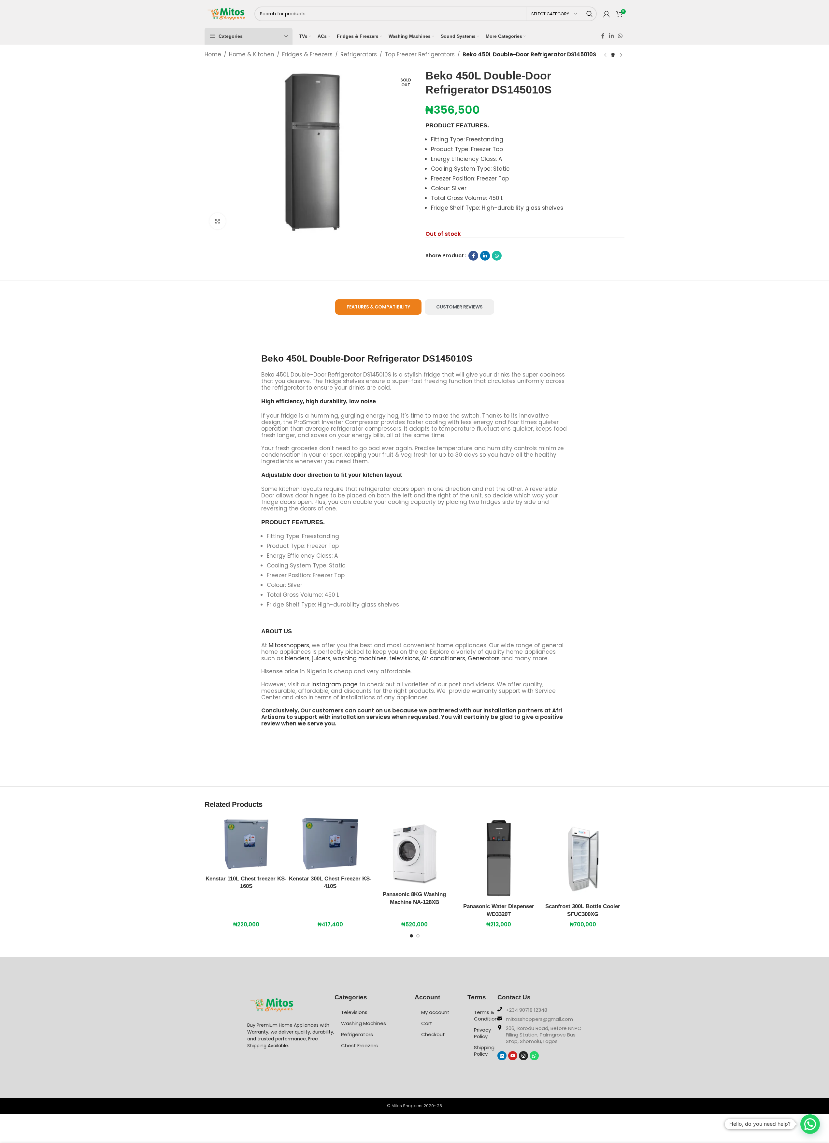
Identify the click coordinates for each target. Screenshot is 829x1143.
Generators (484, 658)
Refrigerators (358, 54)
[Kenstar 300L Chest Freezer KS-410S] (330, 844)
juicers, (321, 658)
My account (435, 1012)
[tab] (378, 307)
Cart (426, 1023)
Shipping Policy (484, 1050)
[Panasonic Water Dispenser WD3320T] (498, 858)
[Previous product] (605, 55)
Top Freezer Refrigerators (420, 54)
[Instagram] (523, 1055)
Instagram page (334, 684)
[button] (810, 1124)
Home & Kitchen (251, 54)
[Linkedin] (502, 1055)
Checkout (433, 1034)
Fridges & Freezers (307, 54)
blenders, (297, 658)
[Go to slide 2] (418, 937)
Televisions (354, 1012)
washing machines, (360, 658)
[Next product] (621, 55)
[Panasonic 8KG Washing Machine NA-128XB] (414, 852)
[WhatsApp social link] (620, 36)
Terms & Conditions (485, 1015)
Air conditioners (443, 658)
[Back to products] (613, 55)
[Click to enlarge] (217, 221)
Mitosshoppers (289, 645)
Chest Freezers (359, 1045)
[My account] (606, 14)
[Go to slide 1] (411, 937)
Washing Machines (363, 1023)
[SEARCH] (589, 14)
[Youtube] (512, 1055)
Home (213, 54)
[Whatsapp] (534, 1055)
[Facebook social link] (603, 36)
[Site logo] (226, 13)
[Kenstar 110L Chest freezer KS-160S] (246, 844)
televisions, (404, 658)
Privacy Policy (482, 1033)
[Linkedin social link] (611, 36)
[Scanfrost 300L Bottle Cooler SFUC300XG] (582, 858)
